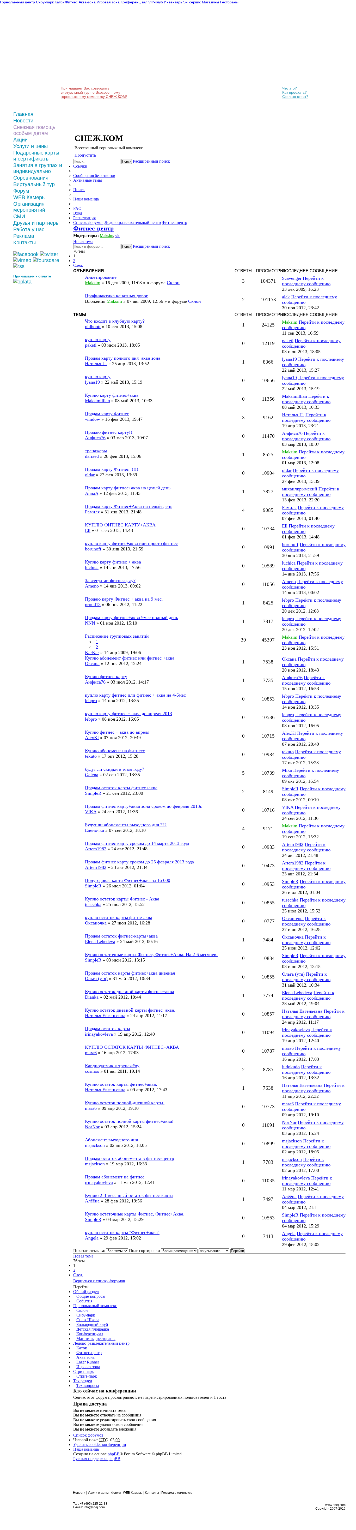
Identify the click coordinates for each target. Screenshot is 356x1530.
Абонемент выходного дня (111, 1139)
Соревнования (30, 178)
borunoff (93, 548)
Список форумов (88, 1435)
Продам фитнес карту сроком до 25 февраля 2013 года (139, 861)
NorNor (92, 1126)
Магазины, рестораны (95, 1338)
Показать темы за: (89, 1250)
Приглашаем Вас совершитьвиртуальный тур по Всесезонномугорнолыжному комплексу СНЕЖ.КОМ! (94, 92)
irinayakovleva (99, 1034)
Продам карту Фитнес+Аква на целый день (128, 506)
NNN (90, 623)
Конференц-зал (89, 1334)
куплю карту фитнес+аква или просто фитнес (131, 543)
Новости (23, 120)
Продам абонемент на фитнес (114, 1176)
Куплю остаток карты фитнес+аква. (121, 1084)
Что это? (289, 88)
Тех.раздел (82, 1381)
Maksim (106, 235)
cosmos (92, 1071)
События (84, 1301)
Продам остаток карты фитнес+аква (121, 787)
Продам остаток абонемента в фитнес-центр (129, 1158)
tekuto (91, 756)
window (92, 419)
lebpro (288, 600)
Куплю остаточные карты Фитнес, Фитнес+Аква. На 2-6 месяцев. (151, 954)
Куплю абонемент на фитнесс (115, 750)
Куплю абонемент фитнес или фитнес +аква (129, 658)
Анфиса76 (95, 437)
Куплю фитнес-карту (106, 676)
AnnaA (91, 493)
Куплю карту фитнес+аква (111, 395)
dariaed (92, 456)
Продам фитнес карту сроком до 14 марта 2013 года (137, 843)
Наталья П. (96, 363)
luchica (92, 567)
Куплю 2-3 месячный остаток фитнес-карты (129, 1195)
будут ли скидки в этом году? (114, 769)
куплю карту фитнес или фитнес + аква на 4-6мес (135, 695)
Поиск (126, 161)
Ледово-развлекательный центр (101, 1343)
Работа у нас (28, 229)
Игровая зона (88, 1367)
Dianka (92, 997)
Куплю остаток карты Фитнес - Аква (122, 899)
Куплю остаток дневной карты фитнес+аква (129, 991)
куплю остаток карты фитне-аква (118, 917)
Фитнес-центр (93, 228)
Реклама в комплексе (176, 1493)
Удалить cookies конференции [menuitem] (99, 1444)
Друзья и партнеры (36, 223)
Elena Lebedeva (100, 941)
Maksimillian (97, 400)
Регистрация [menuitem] (84, 218)
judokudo (291, 1066)
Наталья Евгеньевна (105, 1015)
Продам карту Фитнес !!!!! (111, 469)
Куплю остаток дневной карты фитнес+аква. (130, 1010)
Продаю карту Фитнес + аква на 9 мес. (124, 599)
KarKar (92, 652)
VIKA (90, 811)
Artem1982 (95, 848)
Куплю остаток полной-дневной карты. (124, 1102)
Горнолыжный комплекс (95, 1305)
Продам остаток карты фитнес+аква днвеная (130, 973)
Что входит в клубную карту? (115, 321)
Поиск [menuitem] (79, 189)
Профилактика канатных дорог (116, 295)
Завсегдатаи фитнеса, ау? (110, 580)
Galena (91, 774)
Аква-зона (85, 1357)
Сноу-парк (85, 1315)
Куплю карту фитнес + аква (113, 562)
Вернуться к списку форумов (99, 1281)
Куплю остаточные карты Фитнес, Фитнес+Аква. (135, 1214)
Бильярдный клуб (92, 1324)
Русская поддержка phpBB (96, 1458)
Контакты (24, 242)
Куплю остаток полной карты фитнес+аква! (129, 1121)
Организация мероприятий (29, 207)
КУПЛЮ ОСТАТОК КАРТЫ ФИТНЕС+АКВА (132, 1047)
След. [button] (78, 265)
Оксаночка (96, 923)
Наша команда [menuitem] (86, 199)
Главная (23, 114)
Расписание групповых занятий (117, 636)
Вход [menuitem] (77, 213)
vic (117, 235)
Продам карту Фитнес (107, 413)
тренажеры (96, 450)
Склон (82, 1310)
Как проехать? (294, 92)
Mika (287, 770)
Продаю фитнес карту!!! (109, 432)
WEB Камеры (29, 197)
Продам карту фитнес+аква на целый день (127, 487)
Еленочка (94, 830)
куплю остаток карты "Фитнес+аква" (122, 1232)
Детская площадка (92, 1329)
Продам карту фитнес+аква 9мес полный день (131, 617)
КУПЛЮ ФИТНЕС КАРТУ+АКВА (120, 524)
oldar (90, 474)
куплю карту (98, 339)
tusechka (93, 904)
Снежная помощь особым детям (34, 130)
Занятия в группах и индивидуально (37, 168)
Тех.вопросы (87, 1385)
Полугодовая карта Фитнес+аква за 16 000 (127, 880)
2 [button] (74, 260)
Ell (87, 530)
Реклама (23, 236)
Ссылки (80, 166)
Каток (81, 1348)
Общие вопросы (90, 1296)
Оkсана (92, 663)
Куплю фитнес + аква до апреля (117, 732)
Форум (21, 191)
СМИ (19, 216)
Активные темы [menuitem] (87, 180)
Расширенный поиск (151, 161)
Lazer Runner (87, 1362)
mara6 (91, 1052)
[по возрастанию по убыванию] (214, 1250)
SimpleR (93, 793)
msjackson (95, 1145)
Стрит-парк (83, 1371)
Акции (20, 140)
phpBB (114, 1454)
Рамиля (92, 511)
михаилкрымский (299, 488)
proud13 (93, 604)
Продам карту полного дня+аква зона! (123, 358)
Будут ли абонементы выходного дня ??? (126, 824)
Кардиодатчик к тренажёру (112, 1065)
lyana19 (289, 359)
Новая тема (83, 241)
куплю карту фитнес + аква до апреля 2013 (128, 713)
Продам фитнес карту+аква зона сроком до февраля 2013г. (143, 806)
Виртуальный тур (34, 184)
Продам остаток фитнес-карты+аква (121, 936)
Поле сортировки (145, 1250)
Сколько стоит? (295, 96)
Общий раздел (86, 1291)
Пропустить (85, 155)
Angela (92, 1238)
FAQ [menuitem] (77, 208)
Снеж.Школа (87, 1320)
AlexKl (92, 737)
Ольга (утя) (96, 978)
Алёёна (92, 1200)
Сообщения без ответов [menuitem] (94, 175)
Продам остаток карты (107, 1028)
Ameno (92, 586)
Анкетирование (100, 277)
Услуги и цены (30, 146)
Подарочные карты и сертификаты (36, 156)
